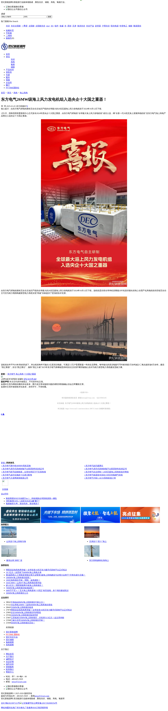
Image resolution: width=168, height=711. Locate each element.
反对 (9, 379)
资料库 (9, 72)
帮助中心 (10, 672)
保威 (61, 26)
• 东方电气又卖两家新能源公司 (14, 478)
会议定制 (10, 662)
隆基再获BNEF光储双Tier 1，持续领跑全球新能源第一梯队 (31, 498)
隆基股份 (137, 26)
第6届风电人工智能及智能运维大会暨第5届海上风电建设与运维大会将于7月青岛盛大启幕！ (46, 575)
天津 (74, 26)
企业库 (9, 82)
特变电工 (123, 26)
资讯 (8, 57)
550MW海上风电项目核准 (22, 607)
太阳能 (31, 26)
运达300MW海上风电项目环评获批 (26, 612)
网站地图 (5, 708)
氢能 (13, 64)
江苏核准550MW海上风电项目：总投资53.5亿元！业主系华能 (37, 618)
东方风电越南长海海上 (99, 560)
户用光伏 (106, 26)
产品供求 (10, 70)
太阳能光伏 (40, 26)
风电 (13, 62)
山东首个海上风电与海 (16, 541)
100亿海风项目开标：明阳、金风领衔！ (23, 580)
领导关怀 (10, 664)
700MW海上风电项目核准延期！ (20, 588)
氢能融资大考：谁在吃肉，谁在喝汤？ (22, 504)
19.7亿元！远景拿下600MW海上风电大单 (23, 572)
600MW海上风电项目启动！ (23, 623)
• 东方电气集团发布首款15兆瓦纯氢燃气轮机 (103, 475)
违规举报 (44, 708)
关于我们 (10, 656)
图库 (8, 77)
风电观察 (10, 645)
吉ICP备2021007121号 (10, 703)
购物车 (9, 38)
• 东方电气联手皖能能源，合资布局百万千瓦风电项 (23, 472)
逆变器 (98, 26)
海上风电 (24, 93)
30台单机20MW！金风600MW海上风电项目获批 (31, 605)
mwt (48, 26)
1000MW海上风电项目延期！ (18, 578)
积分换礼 (21, 708)
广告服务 (28, 708)
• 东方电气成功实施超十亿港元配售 (16, 475)
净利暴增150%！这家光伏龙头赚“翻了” (23, 501)
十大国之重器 (30, 374)
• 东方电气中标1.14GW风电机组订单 (100, 478)
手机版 (9, 33)
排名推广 (13, 708)
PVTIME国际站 (12, 88)
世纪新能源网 (12, 632)
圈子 (8, 85)
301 (52, 26)
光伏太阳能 (16, 26)
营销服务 (10, 667)
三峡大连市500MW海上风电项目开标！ (28, 620)
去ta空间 (4, 494)
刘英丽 (5, 489)
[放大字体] (2, 106)
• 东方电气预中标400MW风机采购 (16, 466)
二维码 (9, 36)
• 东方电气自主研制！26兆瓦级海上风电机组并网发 (106, 472)
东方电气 (11, 374)
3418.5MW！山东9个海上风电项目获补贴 (23, 583)
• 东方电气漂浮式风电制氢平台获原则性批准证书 (22, 469)
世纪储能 (10, 640)
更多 (3, 463)
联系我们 (10, 669)
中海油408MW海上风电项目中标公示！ (28, 602)
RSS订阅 (36, 708)
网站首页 (10, 654)
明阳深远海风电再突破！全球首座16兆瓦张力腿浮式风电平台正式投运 (36, 570)
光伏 (8, 26)
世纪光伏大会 (12, 637)
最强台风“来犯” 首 (14, 560)
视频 (8, 80)
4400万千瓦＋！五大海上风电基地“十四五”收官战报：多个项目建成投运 (37, 590)
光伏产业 (90, 26)
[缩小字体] (5, 106)
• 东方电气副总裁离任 (93, 466)
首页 (8, 54)
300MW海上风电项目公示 (17, 593)
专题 (8, 75)
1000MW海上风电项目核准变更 (24, 615)
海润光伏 (81, 26)
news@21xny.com (19, 682)
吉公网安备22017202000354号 (44, 703)
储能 (130, 26)
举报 (14, 379)
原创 (69, 26)
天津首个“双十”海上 (98, 541)
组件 (57, 26)
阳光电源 (115, 26)
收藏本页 (10, 30)
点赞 (3, 379)
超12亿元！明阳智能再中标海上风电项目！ (24, 585)
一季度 (25, 26)
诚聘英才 (10, 659)
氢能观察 (10, 642)
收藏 (20, 379)
